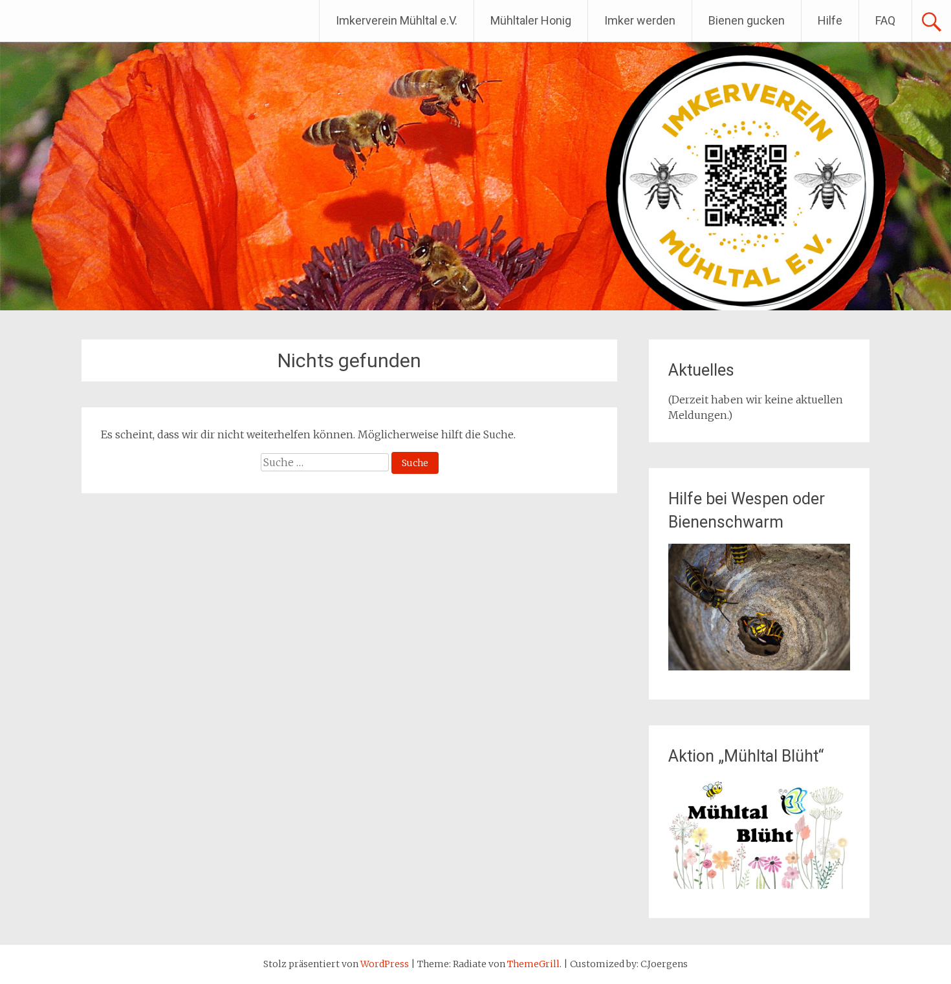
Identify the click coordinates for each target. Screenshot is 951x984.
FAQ (885, 20)
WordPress (384, 964)
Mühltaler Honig (530, 20)
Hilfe (830, 20)
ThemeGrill (533, 964)
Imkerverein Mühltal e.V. (396, 20)
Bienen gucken (746, 20)
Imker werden (639, 20)
